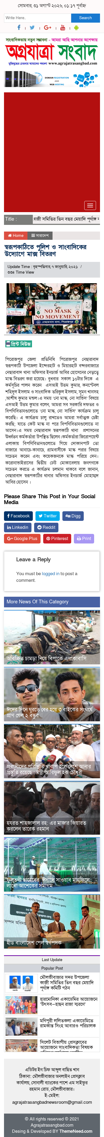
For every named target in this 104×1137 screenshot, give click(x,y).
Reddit (48, 527)
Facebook (20, 516)
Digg (75, 516)
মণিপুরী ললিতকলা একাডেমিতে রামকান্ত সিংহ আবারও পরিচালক (68, 1023)
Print (86, 539)
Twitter (50, 516)
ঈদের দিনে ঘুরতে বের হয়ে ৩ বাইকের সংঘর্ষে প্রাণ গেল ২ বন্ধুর (49, 712)
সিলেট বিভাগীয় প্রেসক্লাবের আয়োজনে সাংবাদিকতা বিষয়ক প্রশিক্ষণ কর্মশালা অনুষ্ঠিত (66, 1047)
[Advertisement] (52, 144)
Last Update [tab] (52, 959)
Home (17, 235)
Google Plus (25, 539)
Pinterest (59, 539)
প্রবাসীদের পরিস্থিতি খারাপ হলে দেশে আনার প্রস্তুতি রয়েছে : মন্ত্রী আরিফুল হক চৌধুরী (49, 769)
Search (85, 17)
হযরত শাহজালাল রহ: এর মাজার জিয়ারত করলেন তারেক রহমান (46, 826)
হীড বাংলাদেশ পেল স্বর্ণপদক (34, 943)
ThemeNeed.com (75, 1131)
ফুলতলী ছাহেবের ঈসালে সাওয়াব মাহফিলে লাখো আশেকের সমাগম (48, 883)
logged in (50, 574)
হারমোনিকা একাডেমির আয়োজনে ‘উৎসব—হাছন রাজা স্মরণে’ (68, 1002)
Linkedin (19, 527)
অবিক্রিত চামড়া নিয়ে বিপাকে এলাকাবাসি (46, 658)
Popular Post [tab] (52, 968)
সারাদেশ (42, 235)
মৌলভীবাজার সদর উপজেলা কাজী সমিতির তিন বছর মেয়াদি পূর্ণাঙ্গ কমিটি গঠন (67, 982)
